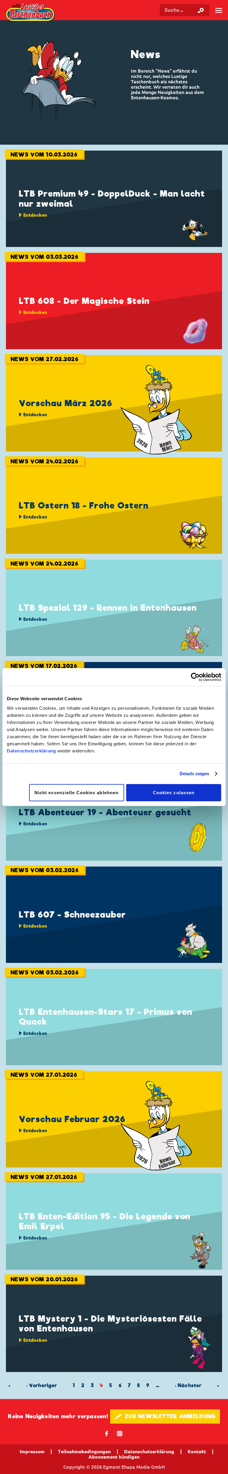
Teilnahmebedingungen (84, 1451)
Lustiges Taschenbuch (31, 13)
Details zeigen (194, 773)
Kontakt (197, 1451)
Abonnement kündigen (114, 1456)
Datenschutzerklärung (31, 750)
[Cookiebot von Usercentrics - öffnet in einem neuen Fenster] (195, 677)
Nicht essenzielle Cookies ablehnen (76, 792)
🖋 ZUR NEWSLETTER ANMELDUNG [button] (165, 1416)
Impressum (32, 1451)
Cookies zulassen (173, 792)
